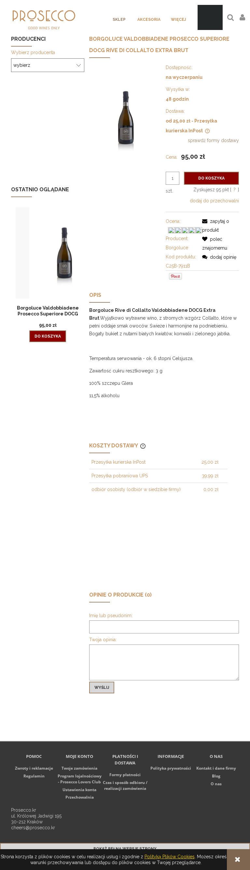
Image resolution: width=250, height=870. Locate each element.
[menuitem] (119, 20)
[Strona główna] (44, 17)
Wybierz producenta (33, 52)
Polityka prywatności (170, 768)
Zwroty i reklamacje (34, 768)
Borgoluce (177, 247)
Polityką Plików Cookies (170, 856)
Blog (216, 776)
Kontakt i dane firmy (216, 768)
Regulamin (34, 776)
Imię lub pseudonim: (110, 615)
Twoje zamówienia (79, 768)
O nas (216, 784)
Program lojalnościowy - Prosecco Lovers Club (80, 779)
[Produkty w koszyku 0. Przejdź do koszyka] (210, 17)
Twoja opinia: (103, 639)
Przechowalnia (79, 797)
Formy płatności (125, 774)
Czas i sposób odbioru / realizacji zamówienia (125, 785)
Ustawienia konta (79, 789)
